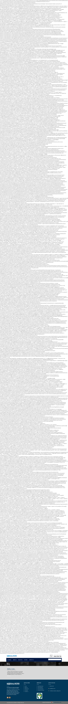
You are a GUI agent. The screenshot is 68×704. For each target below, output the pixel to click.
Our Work (25, 659)
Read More (9, 675)
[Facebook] (8, 697)
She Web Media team (57, 702)
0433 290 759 (57, 656)
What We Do (20, 659)
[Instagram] (10, 697)
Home (59, 663)
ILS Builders (9, 659)
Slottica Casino (11, 669)
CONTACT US (31, 659)
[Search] (60, 659)
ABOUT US (14, 659)
